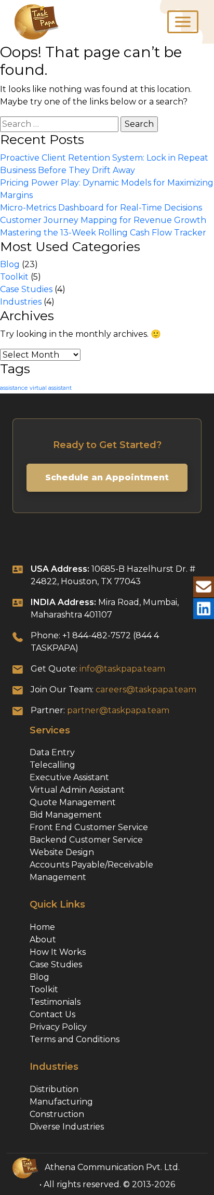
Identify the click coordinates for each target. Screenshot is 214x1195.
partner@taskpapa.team (118, 710)
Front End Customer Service (89, 827)
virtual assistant (51, 388)
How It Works (58, 952)
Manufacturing (61, 1102)
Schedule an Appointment (107, 477)
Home (42, 927)
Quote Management (73, 802)
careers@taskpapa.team (146, 689)
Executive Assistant (69, 777)
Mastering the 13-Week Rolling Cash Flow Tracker (103, 233)
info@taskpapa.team (122, 669)
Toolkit (14, 277)
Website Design (62, 852)
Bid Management (66, 815)
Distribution (54, 1089)
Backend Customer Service (86, 840)
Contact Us (52, 1014)
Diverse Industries (67, 1127)
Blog (10, 264)
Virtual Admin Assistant (77, 790)
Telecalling (52, 765)
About (43, 939)
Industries (21, 302)
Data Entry (52, 752)
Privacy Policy (58, 1027)
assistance (14, 388)
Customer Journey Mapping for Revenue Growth (103, 220)
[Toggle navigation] (182, 21)
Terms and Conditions (74, 1039)
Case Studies (26, 289)
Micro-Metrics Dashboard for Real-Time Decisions (101, 208)
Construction (57, 1114)
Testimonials (55, 1002)
